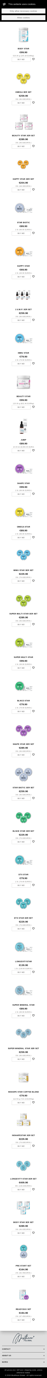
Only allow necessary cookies (23, 11)
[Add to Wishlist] (33, 59)
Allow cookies (23, 18)
